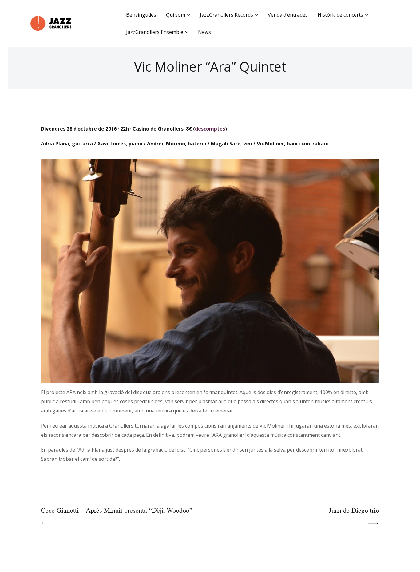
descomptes (210, 128)
